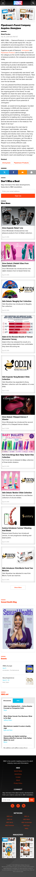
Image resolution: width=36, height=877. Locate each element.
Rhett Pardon (5, 34)
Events (4, 658)
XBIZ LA (26, 816)
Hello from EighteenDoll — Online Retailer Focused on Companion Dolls (18, 707)
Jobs (18, 701)
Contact (18, 777)
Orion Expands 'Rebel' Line (12, 227)
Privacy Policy (18, 783)
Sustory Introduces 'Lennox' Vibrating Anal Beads (16, 529)
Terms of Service (16, 871)
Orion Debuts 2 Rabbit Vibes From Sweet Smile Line (15, 264)
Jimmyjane (25, 50)
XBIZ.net (4, 694)
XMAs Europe (7, 666)
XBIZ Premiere (9, 825)
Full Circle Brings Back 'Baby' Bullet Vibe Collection (18, 456)
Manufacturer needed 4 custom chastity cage (17, 727)
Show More (18, 587)
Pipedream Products (8, 52)
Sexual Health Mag (9, 602)
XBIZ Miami (26, 819)
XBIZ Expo (26, 825)
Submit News (18, 771)
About (18, 780)
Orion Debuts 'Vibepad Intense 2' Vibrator (15, 418)
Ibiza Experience (8, 678)
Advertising (18, 774)
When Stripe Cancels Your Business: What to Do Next (18, 717)
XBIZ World (9, 822)
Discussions (7, 701)
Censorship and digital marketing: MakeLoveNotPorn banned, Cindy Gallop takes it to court (18, 738)
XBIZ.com (9, 816)
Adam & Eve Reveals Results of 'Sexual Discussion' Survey (17, 338)
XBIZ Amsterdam (26, 822)
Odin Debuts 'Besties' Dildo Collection (17, 492)
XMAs (26, 828)
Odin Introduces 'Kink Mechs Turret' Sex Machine (17, 569)
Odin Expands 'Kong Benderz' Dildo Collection (16, 378)
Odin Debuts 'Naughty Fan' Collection (16, 301)
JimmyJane (6, 163)
